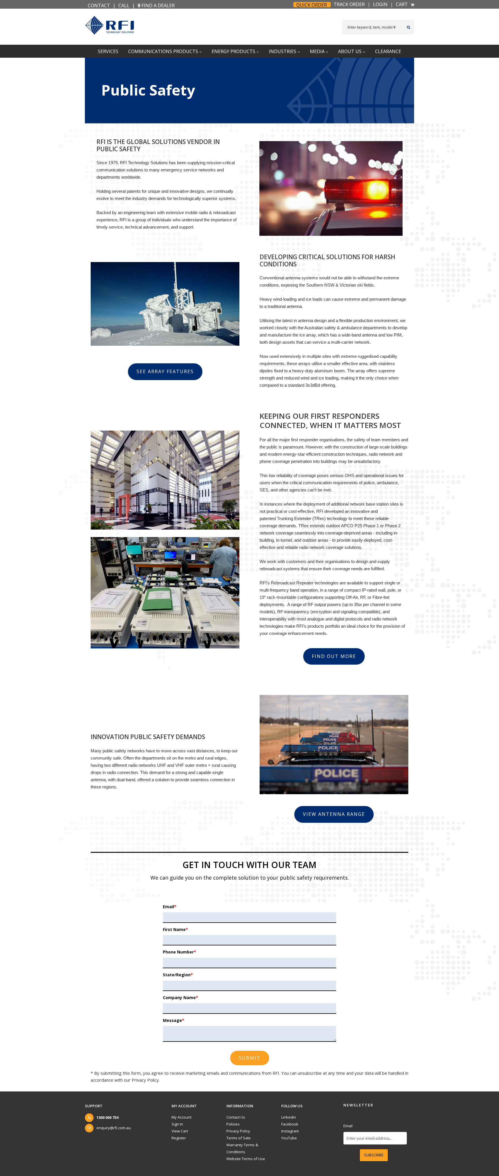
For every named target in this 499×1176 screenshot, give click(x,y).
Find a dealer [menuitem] (157, 5)
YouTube (289, 1138)
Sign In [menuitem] (177, 1124)
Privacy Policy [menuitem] (238, 1131)
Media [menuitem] (317, 51)
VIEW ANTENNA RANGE (334, 814)
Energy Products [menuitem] (233, 51)
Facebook (289, 1124)
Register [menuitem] (179, 1138)
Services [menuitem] (108, 51)
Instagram (290, 1131)
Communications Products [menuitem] (163, 51)
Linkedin (288, 1117)
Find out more (334, 656)
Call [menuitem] (123, 5)
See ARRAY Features (165, 371)
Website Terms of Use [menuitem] (245, 1158)
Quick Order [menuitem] (311, 5)
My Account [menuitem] (181, 1117)
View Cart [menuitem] (180, 1131)
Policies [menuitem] (233, 1124)
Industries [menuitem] (282, 51)
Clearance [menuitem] (388, 51)
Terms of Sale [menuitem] (238, 1138)
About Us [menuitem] (350, 51)
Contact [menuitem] (99, 5)
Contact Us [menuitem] (235, 1117)
